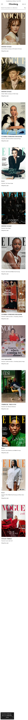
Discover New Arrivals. (13, 1)
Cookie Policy (9, 715)
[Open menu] (2, 4)
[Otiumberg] (13, 4)
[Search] (25, 7)
